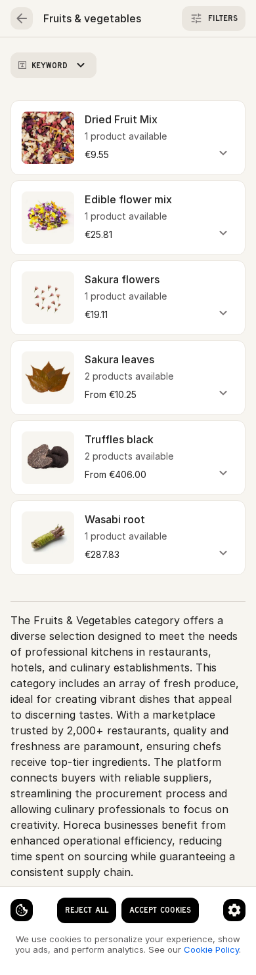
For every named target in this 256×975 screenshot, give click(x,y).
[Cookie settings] (22, 910)
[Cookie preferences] (234, 910)
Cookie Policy (211, 949)
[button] (128, 137)
